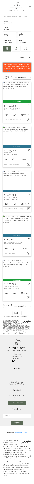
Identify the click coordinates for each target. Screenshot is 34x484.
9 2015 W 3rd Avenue (10, 198)
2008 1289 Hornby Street (12, 109)
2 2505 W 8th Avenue (10, 153)
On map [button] (16, 49)
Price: (8, 23)
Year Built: (8, 42)
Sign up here (7, 70)
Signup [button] (22, 57)
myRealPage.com (21, 432)
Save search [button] (7, 49)
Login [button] (28, 57)
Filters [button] (26, 49)
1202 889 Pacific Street (12, 287)
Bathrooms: (21, 36)
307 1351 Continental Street (13, 243)
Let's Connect (17, 402)
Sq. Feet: (22, 42)
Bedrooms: (6, 36)
